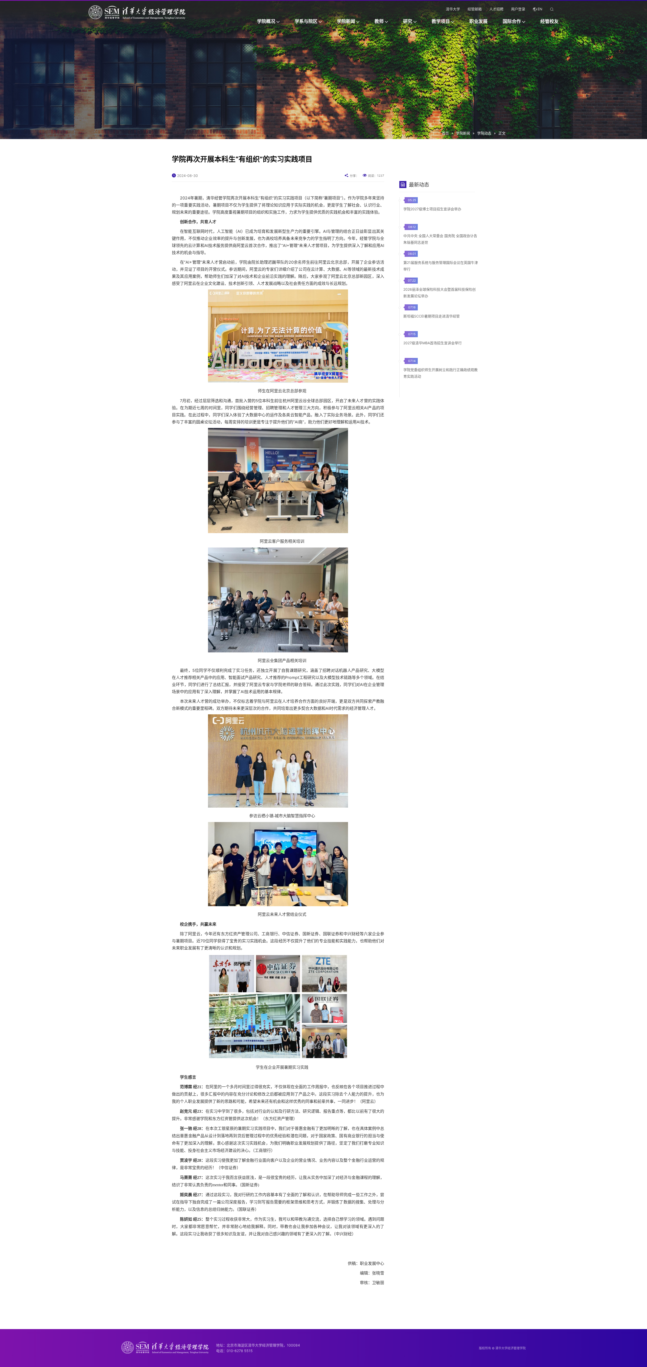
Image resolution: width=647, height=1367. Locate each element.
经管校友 (549, 21)
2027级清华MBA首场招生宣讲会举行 (432, 343)
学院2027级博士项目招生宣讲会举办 (432, 209)
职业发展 (478, 21)
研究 (407, 21)
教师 (379, 21)
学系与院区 (306, 21)
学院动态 (484, 133)
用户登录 (518, 9)
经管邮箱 (475, 9)
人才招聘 (496, 9)
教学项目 (441, 21)
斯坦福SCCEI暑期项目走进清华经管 (431, 316)
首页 (445, 133)
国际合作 (512, 21)
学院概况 (266, 21)
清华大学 (453, 9)
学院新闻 (346, 21)
